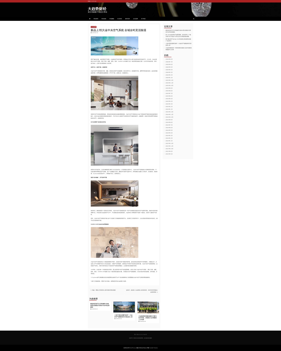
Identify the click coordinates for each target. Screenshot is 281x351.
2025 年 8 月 (169, 90)
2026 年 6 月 (169, 64)
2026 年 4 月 (169, 69)
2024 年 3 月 (169, 135)
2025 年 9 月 (169, 88)
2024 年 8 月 (169, 122)
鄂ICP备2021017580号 (140, 334)
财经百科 (127, 18)
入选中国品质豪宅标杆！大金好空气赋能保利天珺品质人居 (123, 316)
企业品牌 (135, 18)
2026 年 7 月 (169, 62)
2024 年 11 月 (169, 114)
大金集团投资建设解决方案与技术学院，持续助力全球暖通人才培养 (148, 317)
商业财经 (96, 18)
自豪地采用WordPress (129, 348)
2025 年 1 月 (169, 109)
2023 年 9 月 (169, 151)
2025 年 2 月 (169, 106)
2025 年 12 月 (169, 80)
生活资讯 (119, 18)
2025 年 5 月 (169, 98)
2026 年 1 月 (169, 77)
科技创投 (103, 18)
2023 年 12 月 (169, 143)
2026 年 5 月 (169, 67)
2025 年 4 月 (169, 101)
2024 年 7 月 (169, 125)
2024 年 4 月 (169, 133)
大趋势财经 (97, 8)
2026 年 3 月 (169, 72)
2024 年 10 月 (169, 117)
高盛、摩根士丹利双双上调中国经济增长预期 (104, 290)
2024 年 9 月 (169, 119)
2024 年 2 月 (169, 138)
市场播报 (111, 18)
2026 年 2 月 (169, 75)
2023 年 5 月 (169, 154)
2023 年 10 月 (169, 148)
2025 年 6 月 (169, 96)
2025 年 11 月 (169, 83)
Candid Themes (153, 348)
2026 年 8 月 (169, 59)
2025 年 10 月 (169, 85)
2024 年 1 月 (169, 140)
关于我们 (143, 18)
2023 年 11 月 (169, 146)
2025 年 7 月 (169, 93)
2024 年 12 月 (169, 112)
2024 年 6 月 (169, 127)
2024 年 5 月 (169, 130)
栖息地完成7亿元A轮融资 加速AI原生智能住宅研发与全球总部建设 (100, 305)
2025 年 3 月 (169, 104)
